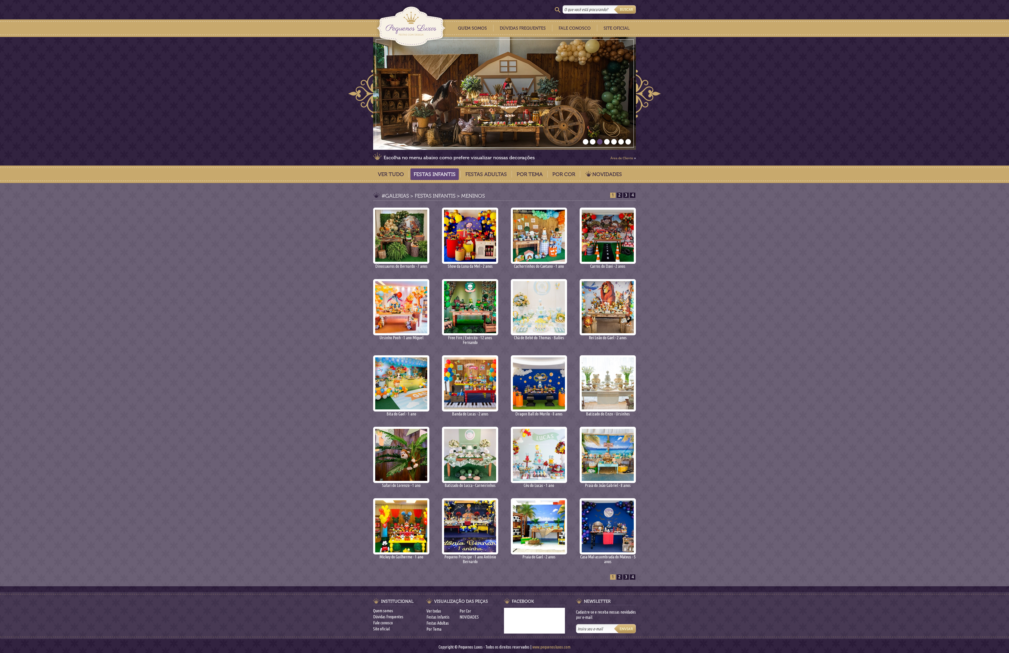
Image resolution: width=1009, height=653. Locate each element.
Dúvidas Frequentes (523, 28)
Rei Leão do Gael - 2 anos (608, 337)
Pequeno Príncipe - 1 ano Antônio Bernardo (470, 559)
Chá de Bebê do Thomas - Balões (539, 337)
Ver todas (433, 611)
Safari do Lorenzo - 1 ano (401, 485)
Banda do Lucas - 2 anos (470, 414)
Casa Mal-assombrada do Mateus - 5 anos (608, 559)
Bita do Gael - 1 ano (401, 414)
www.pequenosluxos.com (551, 647)
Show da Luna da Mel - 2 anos (470, 266)
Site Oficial (617, 28)
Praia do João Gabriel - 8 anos (608, 485)
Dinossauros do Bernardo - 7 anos (401, 266)
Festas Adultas (486, 174)
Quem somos (383, 610)
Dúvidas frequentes (388, 616)
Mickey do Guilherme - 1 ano (401, 556)
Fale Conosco (575, 28)
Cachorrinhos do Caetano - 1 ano (539, 266)
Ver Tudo (391, 174)
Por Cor (563, 174)
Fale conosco (383, 622)
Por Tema (530, 174)
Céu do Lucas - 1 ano (539, 485)
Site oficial (381, 628)
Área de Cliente (621, 158)
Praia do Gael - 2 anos (538, 556)
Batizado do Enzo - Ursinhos (608, 414)
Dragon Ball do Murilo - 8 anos (539, 414)
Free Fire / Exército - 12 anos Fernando (470, 340)
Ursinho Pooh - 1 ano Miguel (401, 337)
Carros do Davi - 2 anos (607, 266)
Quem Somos (472, 28)
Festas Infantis (435, 174)
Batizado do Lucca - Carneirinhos (470, 485)
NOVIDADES (607, 174)
